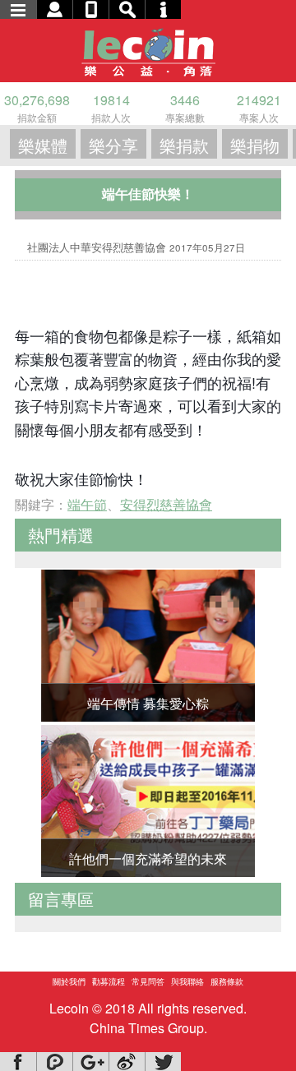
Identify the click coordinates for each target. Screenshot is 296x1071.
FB (18, 1061)
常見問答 (148, 981)
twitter (163, 1061)
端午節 (87, 504)
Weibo (127, 1061)
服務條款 (226, 981)
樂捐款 (184, 145)
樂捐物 (255, 145)
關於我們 (69, 981)
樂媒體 (42, 145)
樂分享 (113, 145)
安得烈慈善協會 (166, 504)
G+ (90, 1061)
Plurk (54, 1061)
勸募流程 (108, 981)
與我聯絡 (187, 981)
